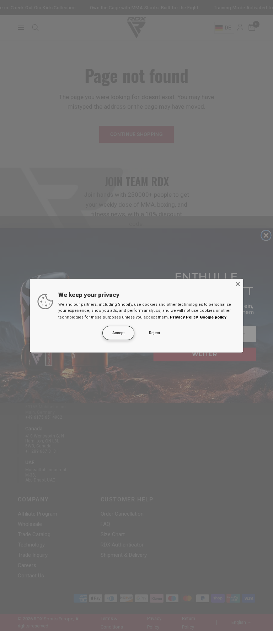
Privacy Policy (184, 317)
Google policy (213, 317)
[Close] (237, 283)
